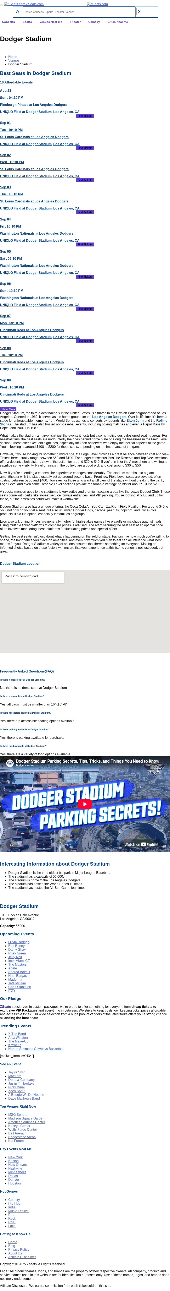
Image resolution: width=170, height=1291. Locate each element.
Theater (75, 21)
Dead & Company (21, 1080)
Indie (12, 1207)
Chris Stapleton (19, 987)
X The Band (17, 1034)
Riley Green (17, 953)
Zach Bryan (16, 1091)
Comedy (94, 21)
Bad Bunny (16, 946)
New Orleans (18, 1164)
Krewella (14, 1045)
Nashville (15, 1168)
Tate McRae (17, 983)
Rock (12, 1218)
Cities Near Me (118, 21)
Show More (8, 409)
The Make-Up (18, 1041)
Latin (12, 1226)
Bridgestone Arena (22, 1137)
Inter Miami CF (19, 961)
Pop (11, 1214)
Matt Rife (14, 1076)
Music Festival (18, 1211)
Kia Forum (16, 1141)
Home (12, 57)
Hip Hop (14, 1203)
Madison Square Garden (26, 1118)
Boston (13, 1161)
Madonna (15, 979)
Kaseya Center (19, 1126)
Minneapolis (17, 1172)
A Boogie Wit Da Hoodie (26, 1094)
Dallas (13, 1176)
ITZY (12, 990)
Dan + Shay (17, 949)
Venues (13, 60)
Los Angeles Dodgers (109, 417)
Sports (27, 21)
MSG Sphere (17, 1114)
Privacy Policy (18, 1249)
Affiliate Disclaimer (22, 1257)
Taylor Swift (16, 1072)
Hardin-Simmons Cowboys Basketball (36, 1049)
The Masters (17, 964)
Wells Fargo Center (22, 1129)
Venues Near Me (51, 21)
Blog (11, 1246)
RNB (12, 1222)
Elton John (135, 420)
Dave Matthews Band (24, 1098)
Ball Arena (16, 1133)
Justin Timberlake (21, 1083)
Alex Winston (18, 1037)
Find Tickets (85, 115)
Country (14, 1200)
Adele (12, 968)
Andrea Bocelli (19, 972)
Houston (14, 1183)
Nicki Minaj (16, 1087)
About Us (15, 1253)
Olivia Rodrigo (18, 942)
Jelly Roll (15, 957)
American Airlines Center (26, 1122)
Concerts (8, 21)
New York (15, 1157)
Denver (13, 1179)
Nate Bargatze (18, 975)
